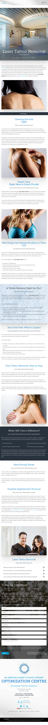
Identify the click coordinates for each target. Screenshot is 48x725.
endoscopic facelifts (15, 509)
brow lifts (21, 509)
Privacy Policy (32, 711)
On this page (23, 113)
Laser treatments (24, 57)
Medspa (17, 57)
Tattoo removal (33, 57)
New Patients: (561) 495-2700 (35, 652)
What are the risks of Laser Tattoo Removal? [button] (14, 567)
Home (14, 57)
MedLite (3, 67)
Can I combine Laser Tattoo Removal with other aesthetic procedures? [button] (20, 576)
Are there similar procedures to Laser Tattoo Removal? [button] (17, 573)
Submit (4, 653)
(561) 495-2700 (23, 76)
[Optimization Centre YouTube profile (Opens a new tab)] (27, 706)
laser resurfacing (33, 509)
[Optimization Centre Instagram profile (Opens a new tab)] (21, 706)
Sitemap (27, 711)
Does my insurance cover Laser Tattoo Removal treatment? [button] (18, 570)
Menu (45, 2)
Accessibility (38, 711)
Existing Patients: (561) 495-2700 (37, 654)
